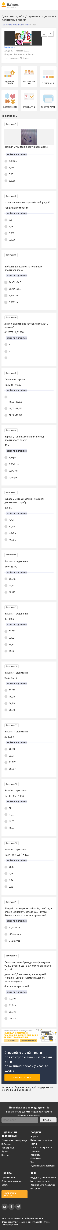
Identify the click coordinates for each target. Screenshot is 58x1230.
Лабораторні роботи (41, 1147)
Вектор (5, 1155)
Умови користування (30, 1222)
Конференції (7, 1147)
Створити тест (22, 1077)
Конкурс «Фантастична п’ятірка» (42, 1187)
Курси (4, 1151)
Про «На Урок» (9, 1177)
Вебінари (6, 1144)
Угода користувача (10, 1222)
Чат (32, 1162)
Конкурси (35, 1155)
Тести (33, 1144)
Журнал (34, 1136)
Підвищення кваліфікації (14, 1140)
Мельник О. (9, 47)
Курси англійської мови (42, 1165)
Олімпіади (35, 1158)
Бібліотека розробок (41, 1140)
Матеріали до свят (40, 1181)
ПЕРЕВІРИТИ (48, 1120)
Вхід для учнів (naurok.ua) (43, 1177)
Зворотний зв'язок (10, 1194)
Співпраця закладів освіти (11, 1183)
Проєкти (35, 1151)
